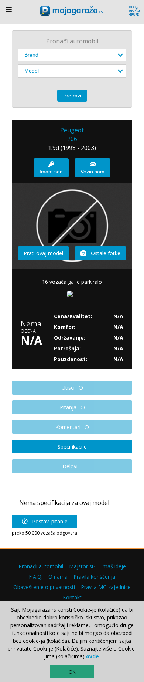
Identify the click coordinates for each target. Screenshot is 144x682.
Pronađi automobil (40, 566)
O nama (58, 576)
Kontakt (72, 597)
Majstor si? (82, 566)
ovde (92, 656)
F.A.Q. (35, 576)
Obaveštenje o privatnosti (44, 586)
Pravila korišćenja (94, 576)
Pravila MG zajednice (106, 586)
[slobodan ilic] (72, 296)
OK (72, 672)
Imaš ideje (113, 566)
